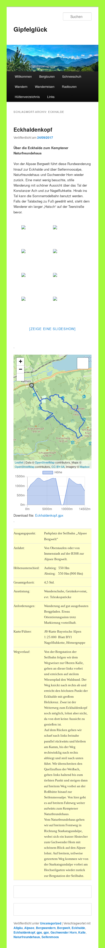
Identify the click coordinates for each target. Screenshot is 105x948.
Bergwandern (46, 927)
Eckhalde (78, 927)
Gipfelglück (30, 29)
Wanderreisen (45, 86)
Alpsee (29, 927)
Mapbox (85, 467)
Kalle (82, 932)
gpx (46, 932)
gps (39, 932)
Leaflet (19, 462)
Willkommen (23, 76)
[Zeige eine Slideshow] (52, 328)
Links (51, 96)
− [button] (20, 369)
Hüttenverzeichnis (27, 96)
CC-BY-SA (57, 467)
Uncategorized (50, 923)
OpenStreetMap (45, 462)
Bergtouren (47, 76)
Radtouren (69, 86)
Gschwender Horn (63, 932)
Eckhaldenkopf (33, 129)
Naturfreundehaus (27, 937)
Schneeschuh (71, 76)
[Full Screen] (20, 377)
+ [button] (20, 361)
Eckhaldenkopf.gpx (49, 515)
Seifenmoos (50, 937)
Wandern (21, 86)
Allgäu (18, 927)
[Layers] (82, 363)
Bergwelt (63, 927)
